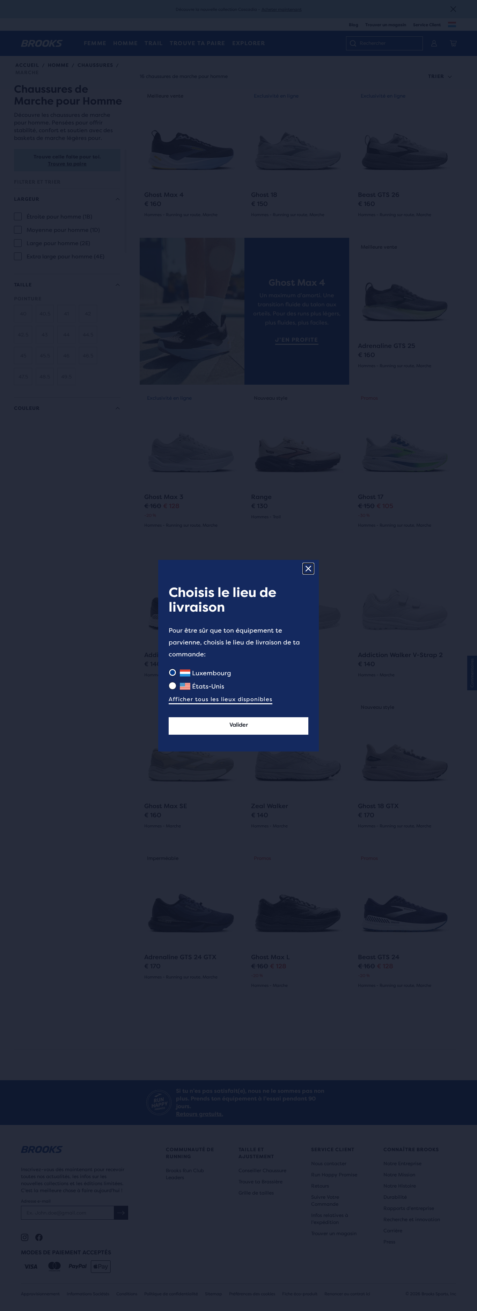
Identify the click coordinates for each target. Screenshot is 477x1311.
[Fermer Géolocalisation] (308, 568)
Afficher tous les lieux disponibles (220, 699)
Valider (238, 724)
